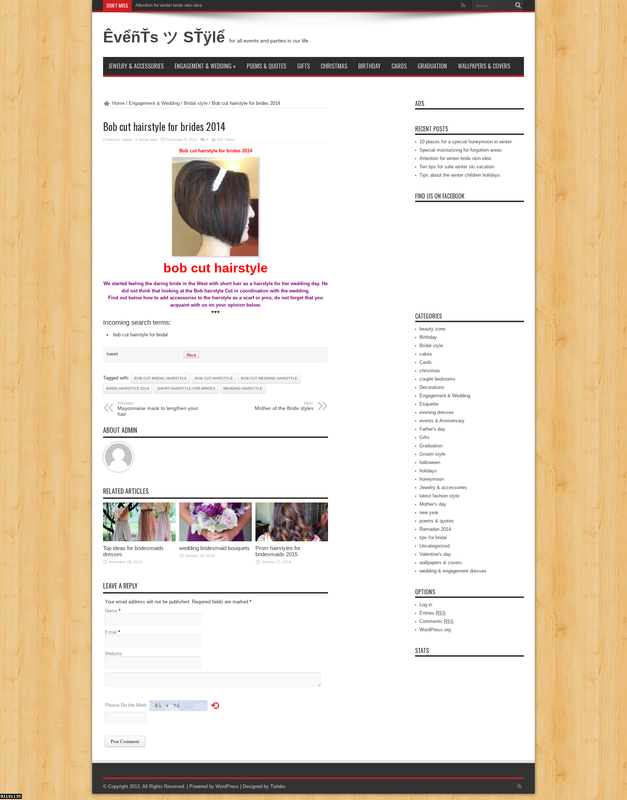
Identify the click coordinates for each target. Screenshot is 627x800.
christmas (334, 66)
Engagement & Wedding (205, 66)
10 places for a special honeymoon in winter (465, 141)
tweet (112, 354)
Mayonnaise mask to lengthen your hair (158, 409)
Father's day (432, 429)
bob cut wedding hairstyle (269, 378)
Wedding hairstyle (242, 388)
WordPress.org (435, 629)
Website (113, 653)
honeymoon (431, 479)
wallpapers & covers (484, 66)
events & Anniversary (441, 420)
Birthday (369, 66)
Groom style (432, 454)
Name (111, 611)
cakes (425, 354)
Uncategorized (434, 546)
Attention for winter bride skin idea (168, 5)
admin (127, 139)
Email (111, 632)
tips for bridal (433, 537)
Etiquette (428, 404)
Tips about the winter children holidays (459, 175)
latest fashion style (439, 496)
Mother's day (432, 504)
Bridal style (196, 103)
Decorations (431, 387)
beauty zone (432, 329)
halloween (429, 462)
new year (428, 512)
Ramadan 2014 (435, 529)
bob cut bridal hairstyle (160, 378)
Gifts (303, 66)
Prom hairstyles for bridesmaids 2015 (277, 551)
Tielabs (278, 786)
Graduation (432, 66)
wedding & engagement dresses (453, 571)
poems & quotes (266, 66)
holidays (428, 470)
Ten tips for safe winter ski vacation (456, 166)
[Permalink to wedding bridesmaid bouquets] (215, 539)
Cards (399, 66)
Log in (425, 604)
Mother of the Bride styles (284, 406)
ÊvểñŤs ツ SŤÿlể (166, 37)
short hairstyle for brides (186, 388)
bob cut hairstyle (214, 378)
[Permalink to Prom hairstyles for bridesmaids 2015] (291, 539)
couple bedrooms (437, 379)
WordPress (227, 786)
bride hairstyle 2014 (127, 388)
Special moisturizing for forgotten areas (460, 150)
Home (118, 103)
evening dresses (436, 412)
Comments (436, 621)
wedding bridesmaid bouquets (214, 548)
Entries (432, 613)
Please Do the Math (126, 705)
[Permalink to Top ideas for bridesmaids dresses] (139, 539)
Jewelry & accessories (136, 66)
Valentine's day (435, 554)
